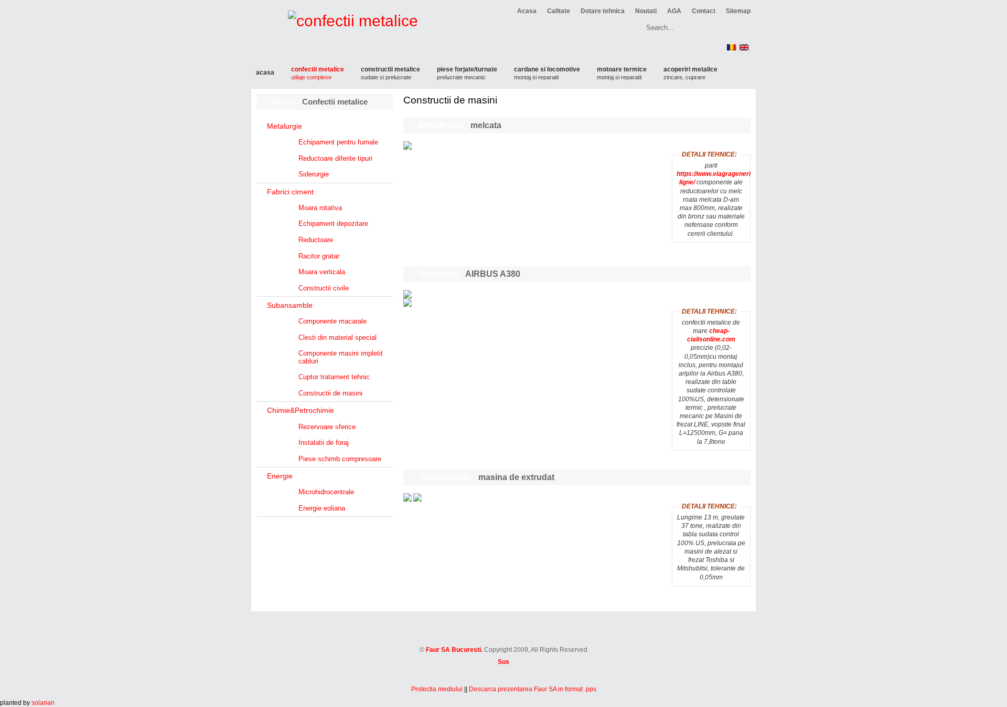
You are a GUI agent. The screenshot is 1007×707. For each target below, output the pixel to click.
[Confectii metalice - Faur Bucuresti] (340, 36)
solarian (43, 702)
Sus (503, 662)
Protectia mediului (437, 689)
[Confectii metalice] (504, 639)
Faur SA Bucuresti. (454, 649)
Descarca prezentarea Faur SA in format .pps (532, 689)
